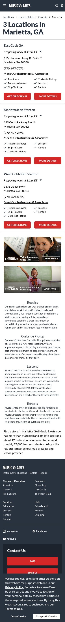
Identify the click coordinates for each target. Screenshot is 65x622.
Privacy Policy (14, 587)
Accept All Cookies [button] (46, 616)
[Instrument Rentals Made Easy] (32, 281)
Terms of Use (13, 608)
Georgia (43, 16)
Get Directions (17, 96)
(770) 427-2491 (13, 132)
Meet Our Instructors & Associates (26, 73)
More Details (48, 96)
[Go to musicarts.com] (20, 6)
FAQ (32, 561)
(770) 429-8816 (13, 197)
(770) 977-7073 (13, 68)
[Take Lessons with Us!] (32, 251)
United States (26, 16)
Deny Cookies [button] (18, 616)
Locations (8, 16)
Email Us (32, 572)
